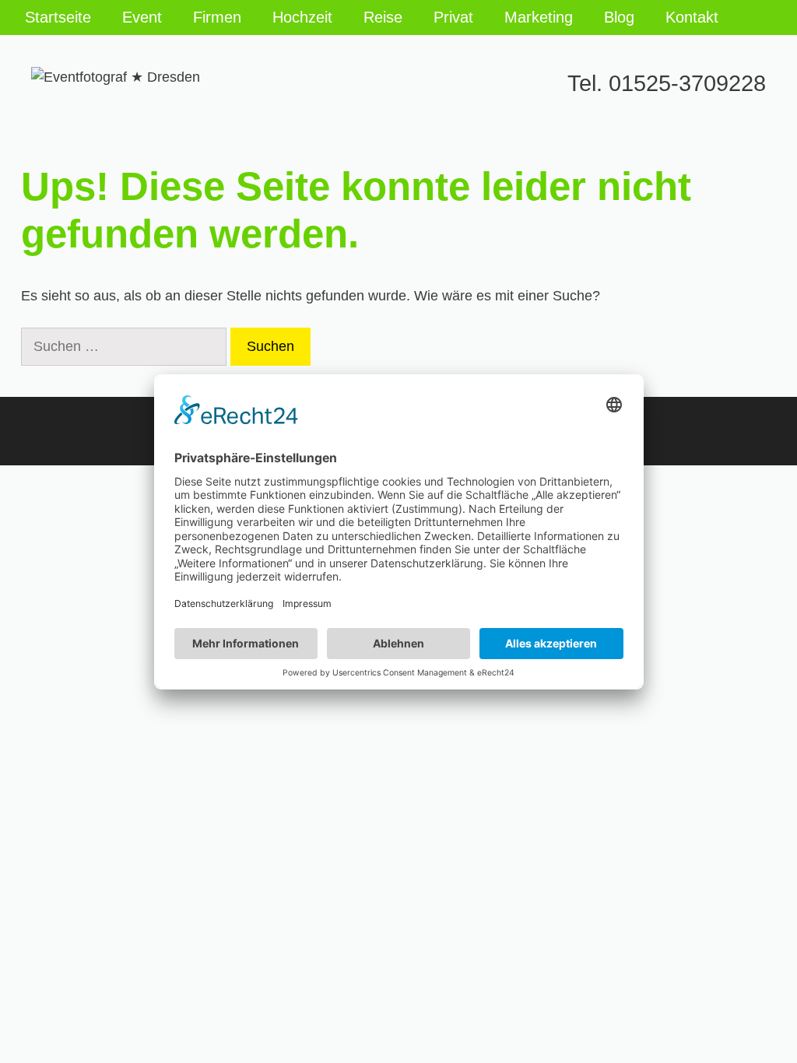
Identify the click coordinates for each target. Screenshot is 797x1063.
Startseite (58, 17)
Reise (382, 17)
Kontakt (691, 17)
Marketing (538, 17)
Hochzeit (302, 17)
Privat (453, 17)
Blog (619, 17)
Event (142, 17)
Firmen (217, 17)
